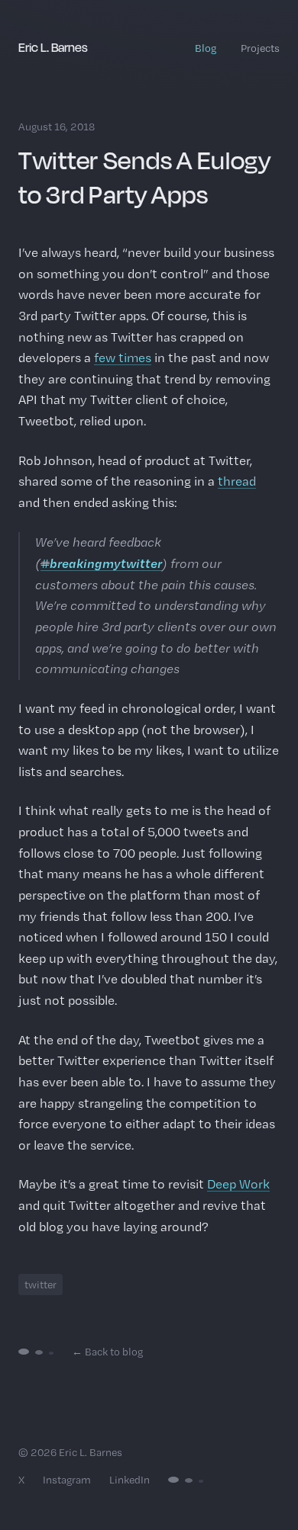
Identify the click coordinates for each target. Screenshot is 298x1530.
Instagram (67, 1480)
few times (122, 357)
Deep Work (238, 1184)
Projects (260, 48)
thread (237, 481)
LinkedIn (129, 1480)
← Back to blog (107, 1352)
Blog (205, 48)
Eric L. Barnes (53, 47)
